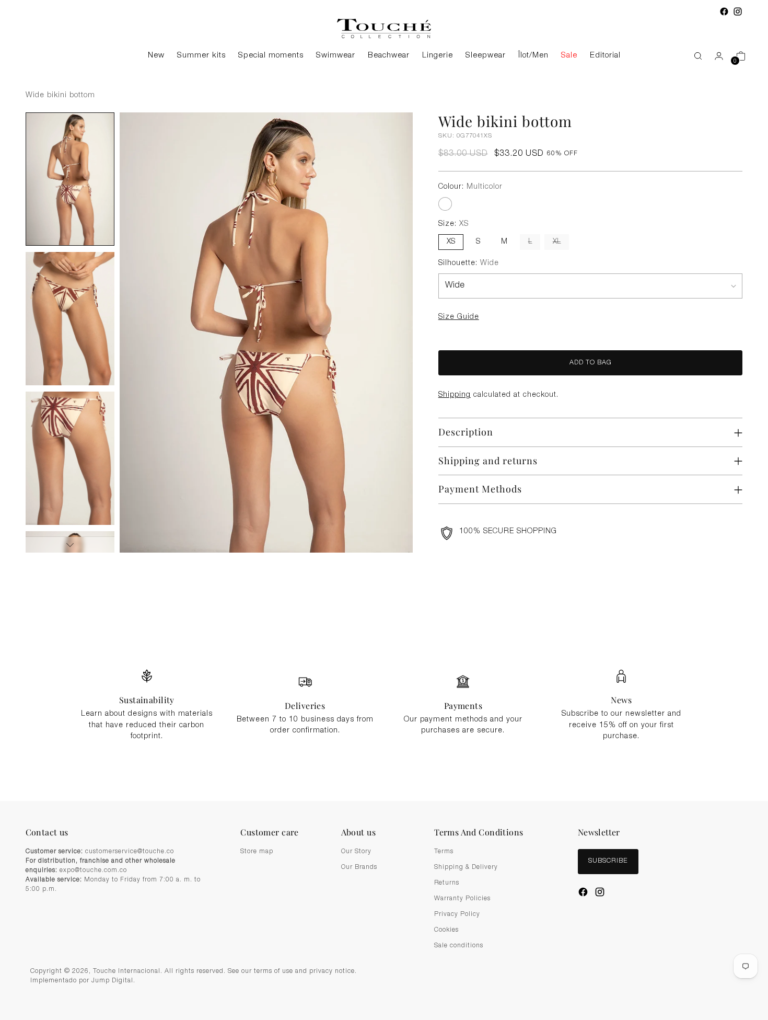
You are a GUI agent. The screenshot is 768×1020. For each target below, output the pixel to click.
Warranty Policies (462, 899)
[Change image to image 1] (70, 179)
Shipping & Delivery (466, 867)
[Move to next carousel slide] (707, 611)
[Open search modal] (692, 55)
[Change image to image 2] (70, 318)
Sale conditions (458, 946)
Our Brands (359, 867)
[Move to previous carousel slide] (683, 612)
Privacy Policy (457, 914)
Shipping (454, 395)
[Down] (70, 545)
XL (557, 242)
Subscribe (608, 861)
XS (451, 242)
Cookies (446, 930)
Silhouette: (468, 263)
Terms (443, 852)
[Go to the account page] (714, 55)
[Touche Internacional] (384, 28)
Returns (446, 883)
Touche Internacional (126, 971)
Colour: (470, 187)
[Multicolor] (445, 204)
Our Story (356, 852)
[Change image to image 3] (70, 458)
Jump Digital (112, 981)
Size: (453, 224)
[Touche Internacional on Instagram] (737, 11)
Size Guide (458, 317)
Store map (256, 852)
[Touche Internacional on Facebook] (724, 11)
